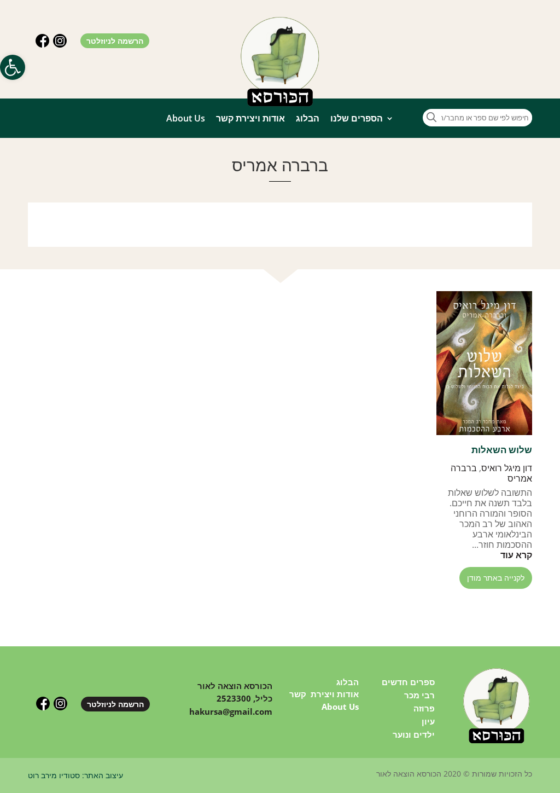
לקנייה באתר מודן (495, 577)
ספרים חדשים (408, 681)
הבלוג (307, 118)
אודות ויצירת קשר (250, 118)
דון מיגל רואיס (506, 468)
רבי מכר (419, 695)
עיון (428, 721)
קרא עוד (516, 555)
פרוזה (424, 708)
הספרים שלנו (356, 118)
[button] (12, 67)
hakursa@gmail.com (230, 711)
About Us (185, 118)
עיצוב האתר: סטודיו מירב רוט (75, 775)
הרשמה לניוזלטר (114, 41)
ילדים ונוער (414, 734)
